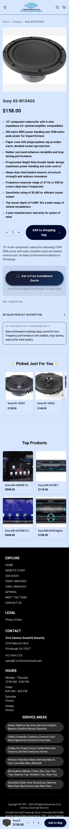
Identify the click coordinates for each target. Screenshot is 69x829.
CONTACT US (13, 602)
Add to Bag (55, 822)
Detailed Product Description (22, 314)
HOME (9, 565)
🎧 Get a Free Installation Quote (34, 278)
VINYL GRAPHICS (15, 586)
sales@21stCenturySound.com (23, 660)
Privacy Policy (13, 619)
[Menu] (5, 7)
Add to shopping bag (43, 232)
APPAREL (11, 592)
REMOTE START (15, 570)
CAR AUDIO (12, 575)
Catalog (17, 21)
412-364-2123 (13, 655)
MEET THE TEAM (15, 597)
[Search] (57, 7)
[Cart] (64, 7)
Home (6, 21)
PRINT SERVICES (15, 581)
